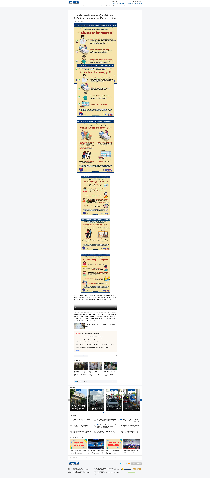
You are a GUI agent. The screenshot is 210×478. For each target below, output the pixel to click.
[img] (95, 90)
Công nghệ (119, 5)
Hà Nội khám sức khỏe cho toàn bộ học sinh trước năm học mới (129, 426)
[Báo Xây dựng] (73, 2)
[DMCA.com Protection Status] (131, 472)
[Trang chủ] (68, 6)
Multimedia (137, 5)
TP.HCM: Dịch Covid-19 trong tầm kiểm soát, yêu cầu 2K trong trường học (97, 344)
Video (132, 5)
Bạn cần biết (73, 457)
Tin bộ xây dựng (138, 3)
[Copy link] (116, 356)
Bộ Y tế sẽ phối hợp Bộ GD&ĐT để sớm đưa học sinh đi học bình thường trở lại (110, 373)
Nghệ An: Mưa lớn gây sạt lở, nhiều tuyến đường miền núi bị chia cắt (129, 432)
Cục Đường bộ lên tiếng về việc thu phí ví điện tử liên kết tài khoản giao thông (114, 408)
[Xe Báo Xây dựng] (137, 469)
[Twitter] (112, 356)
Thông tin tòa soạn (136, 463)
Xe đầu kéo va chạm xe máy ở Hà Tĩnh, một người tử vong (81, 420)
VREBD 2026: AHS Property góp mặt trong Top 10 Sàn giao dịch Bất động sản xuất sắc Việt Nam (96, 452)
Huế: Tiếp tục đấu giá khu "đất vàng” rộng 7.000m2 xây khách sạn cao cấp (106, 432)
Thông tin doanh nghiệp (76, 437)
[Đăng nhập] (132, 1)
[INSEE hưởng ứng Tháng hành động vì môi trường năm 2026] (131, 444)
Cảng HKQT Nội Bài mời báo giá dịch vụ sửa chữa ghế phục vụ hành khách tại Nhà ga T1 (114, 452)
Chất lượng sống (99, 5)
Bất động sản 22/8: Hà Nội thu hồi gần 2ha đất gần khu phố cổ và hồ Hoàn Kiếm (78, 407)
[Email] (114, 356)
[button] (103, 412)
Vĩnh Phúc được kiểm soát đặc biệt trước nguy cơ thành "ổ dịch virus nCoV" (95, 373)
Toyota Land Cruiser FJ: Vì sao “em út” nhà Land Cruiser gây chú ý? (130, 420)
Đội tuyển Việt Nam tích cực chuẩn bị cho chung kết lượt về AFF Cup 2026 (106, 420)
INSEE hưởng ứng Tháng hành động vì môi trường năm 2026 (131, 451)
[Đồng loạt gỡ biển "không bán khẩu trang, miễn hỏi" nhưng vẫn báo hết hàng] (81, 366)
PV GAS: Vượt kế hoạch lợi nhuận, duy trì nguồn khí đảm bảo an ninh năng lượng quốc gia (115, 457)
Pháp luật (92, 5)
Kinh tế (87, 5)
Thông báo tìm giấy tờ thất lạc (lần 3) (86, 457)
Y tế (75, 12)
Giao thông (82, 5)
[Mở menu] (141, 5)
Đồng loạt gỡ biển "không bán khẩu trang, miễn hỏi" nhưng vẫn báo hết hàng (81, 373)
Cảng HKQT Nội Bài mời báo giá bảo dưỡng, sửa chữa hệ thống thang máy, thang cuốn (78, 452)
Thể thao (114, 5)
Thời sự (72, 5)
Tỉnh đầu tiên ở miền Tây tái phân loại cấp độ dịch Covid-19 (94, 342)
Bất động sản (122, 3)
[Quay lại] (75, 356)
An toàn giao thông (130, 3)
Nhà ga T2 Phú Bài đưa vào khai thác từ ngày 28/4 (92, 336)
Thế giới (124, 5)
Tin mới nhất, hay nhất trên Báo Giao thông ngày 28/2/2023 (94, 347)
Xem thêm (78, 350)
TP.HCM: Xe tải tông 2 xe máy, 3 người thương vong (96, 409)
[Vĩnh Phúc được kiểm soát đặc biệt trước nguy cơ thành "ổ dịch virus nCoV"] (95, 366)
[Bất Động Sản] (126, 469)
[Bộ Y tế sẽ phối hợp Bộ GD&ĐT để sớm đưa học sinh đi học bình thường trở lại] (110, 366)
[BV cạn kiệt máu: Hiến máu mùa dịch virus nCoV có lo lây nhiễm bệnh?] (79, 326)
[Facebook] (110, 356)
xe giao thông (116, 3)
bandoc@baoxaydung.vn (101, 471)
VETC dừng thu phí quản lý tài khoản (132, 409)
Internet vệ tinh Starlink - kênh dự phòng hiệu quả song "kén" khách (82, 432)
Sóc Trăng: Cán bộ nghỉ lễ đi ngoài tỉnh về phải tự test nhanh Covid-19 (96, 339)
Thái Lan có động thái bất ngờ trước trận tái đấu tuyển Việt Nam (82, 426)
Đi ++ (128, 5)
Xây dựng (77, 5)
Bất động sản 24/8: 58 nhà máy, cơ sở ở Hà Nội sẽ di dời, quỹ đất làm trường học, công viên (106, 426)
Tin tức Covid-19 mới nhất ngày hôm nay (89, 333)
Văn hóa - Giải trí (107, 5)
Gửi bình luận (113, 381)
